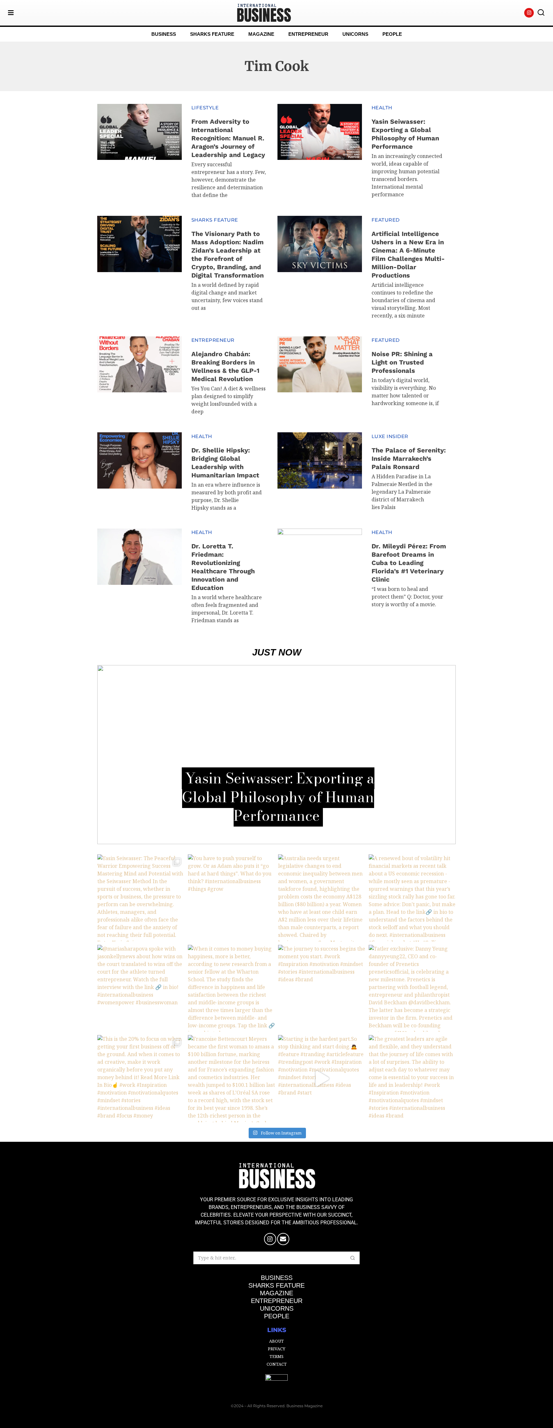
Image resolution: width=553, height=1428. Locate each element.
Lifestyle (205, 108)
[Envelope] (283, 1239)
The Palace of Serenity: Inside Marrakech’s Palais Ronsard (409, 458)
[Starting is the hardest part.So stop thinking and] (321, 1078)
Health (382, 108)
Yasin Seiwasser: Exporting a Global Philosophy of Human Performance (278, 796)
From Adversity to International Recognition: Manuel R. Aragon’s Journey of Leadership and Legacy (228, 138)
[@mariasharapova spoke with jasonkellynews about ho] (141, 988)
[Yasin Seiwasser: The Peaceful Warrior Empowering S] (141, 898)
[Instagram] (529, 13)
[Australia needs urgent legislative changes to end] (321, 898)
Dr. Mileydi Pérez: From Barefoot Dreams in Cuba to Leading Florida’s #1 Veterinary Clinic (409, 562)
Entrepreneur (213, 340)
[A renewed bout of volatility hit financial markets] (412, 898)
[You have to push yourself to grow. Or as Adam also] (231, 898)
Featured (386, 220)
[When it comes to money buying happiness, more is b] (231, 988)
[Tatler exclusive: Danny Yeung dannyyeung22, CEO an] (412, 988)
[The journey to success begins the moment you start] (321, 988)
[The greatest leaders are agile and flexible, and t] (412, 1078)
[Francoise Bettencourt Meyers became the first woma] (231, 1078)
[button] (541, 13)
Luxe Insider (390, 436)
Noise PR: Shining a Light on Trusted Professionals (402, 362)
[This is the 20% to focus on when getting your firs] (141, 1078)
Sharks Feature (214, 220)
